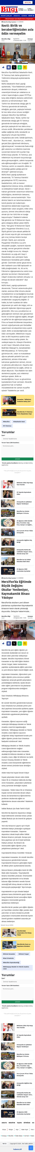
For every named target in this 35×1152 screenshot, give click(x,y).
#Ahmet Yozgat (24, 954)
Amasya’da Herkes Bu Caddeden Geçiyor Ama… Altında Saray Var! (25, 552)
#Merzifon (6, 421)
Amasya (30, 39)
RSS (5, 1143)
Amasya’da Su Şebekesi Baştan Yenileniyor (24, 503)
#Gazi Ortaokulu (8, 958)
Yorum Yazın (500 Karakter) (10, 442)
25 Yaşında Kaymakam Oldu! (24, 493)
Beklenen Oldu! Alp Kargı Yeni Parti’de (25, 484)
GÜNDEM (24, 15)
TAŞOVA (19, 1123)
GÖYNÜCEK (27, 1123)
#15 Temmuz (7, 426)
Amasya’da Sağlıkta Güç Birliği (24, 541)
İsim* (3, 435)
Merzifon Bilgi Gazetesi (9, 22)
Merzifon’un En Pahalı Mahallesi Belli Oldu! (24, 560)
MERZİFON (12, 1123)
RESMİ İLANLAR (6, 15)
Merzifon (30, 618)
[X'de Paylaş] (14, 67)
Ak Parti (26, 1136)
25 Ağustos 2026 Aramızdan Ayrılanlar (23, 570)
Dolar (21, 8)
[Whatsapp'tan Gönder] (19, 67)
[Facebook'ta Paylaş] (9, 67)
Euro (30, 8)
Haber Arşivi (24, 1129)
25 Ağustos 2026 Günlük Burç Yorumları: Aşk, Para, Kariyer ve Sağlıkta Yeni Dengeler (24, 523)
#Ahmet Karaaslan (9, 954)
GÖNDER (17, 459)
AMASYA (17, 15)
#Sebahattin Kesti (19, 421)
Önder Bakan (18, 1136)
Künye (4, 1129)
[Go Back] (31, 1147)
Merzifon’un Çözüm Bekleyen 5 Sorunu (23, 512)
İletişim (11, 1129)
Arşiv (17, 1129)
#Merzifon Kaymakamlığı (11, 962)
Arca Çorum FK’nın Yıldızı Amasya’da (25, 532)
